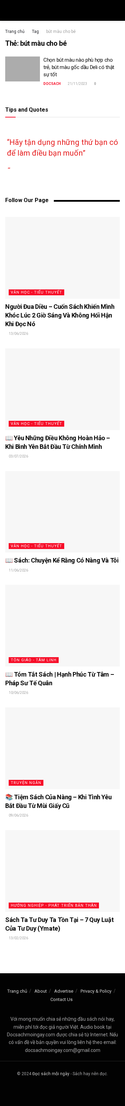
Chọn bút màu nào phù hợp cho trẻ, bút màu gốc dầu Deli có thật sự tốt (78, 67)
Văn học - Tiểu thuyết (36, 292)
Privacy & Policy (96, 991)
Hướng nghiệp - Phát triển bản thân (54, 905)
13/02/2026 (18, 938)
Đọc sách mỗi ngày (50, 1073)
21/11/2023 (77, 84)
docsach (52, 84)
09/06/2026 (18, 815)
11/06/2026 (18, 570)
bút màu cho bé (61, 31)
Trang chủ (15, 31)
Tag (35, 31)
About (40, 991)
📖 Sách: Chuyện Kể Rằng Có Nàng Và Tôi (62, 560)
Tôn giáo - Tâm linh (34, 660)
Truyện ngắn (26, 783)
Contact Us (61, 999)
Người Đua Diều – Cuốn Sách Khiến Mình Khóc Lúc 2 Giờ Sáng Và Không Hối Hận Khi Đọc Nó (60, 315)
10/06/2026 (18, 693)
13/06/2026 (18, 334)
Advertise (63, 991)
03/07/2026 (18, 456)
